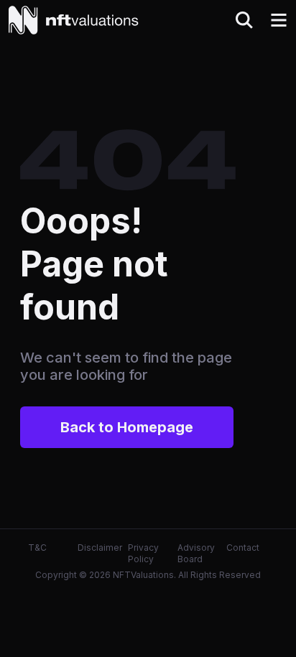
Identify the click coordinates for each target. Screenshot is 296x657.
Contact (242, 547)
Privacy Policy (143, 553)
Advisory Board (196, 553)
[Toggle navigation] (278, 20)
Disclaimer (100, 547)
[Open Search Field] (244, 20)
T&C (37, 547)
